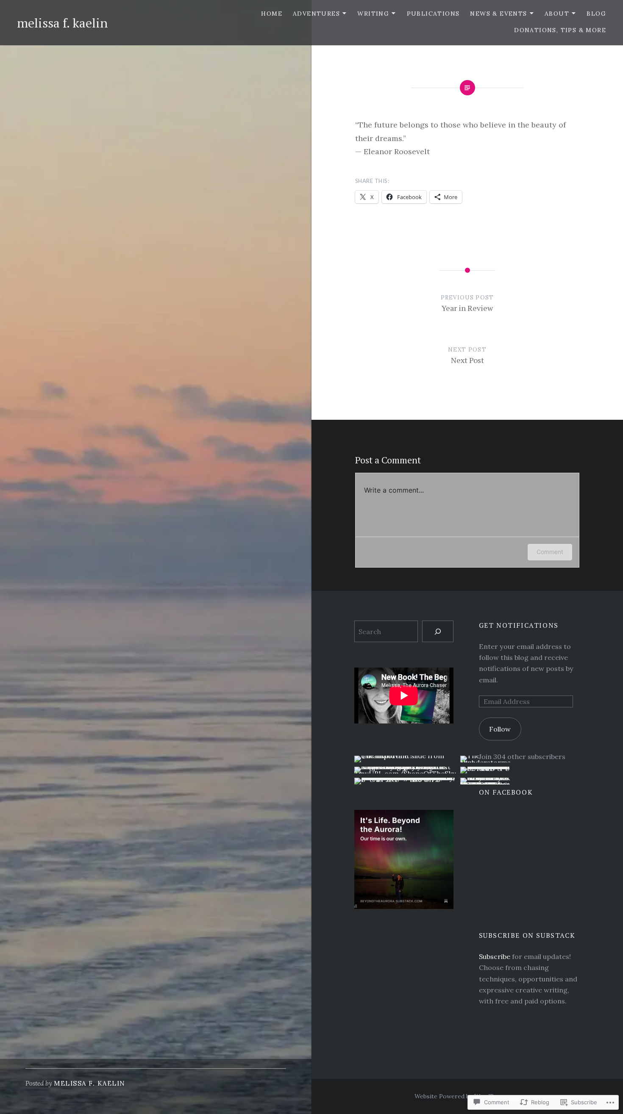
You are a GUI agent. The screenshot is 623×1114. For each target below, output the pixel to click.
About (557, 13)
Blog (596, 13)
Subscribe (494, 956)
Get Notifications (519, 625)
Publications (433, 13)
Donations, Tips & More (560, 30)
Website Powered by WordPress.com (466, 1096)
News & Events (498, 13)
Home (271, 13)
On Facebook (506, 792)
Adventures (316, 13)
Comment (550, 551)
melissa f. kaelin (62, 22)
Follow (500, 729)
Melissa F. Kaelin (89, 1083)
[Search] (437, 632)
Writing (373, 13)
